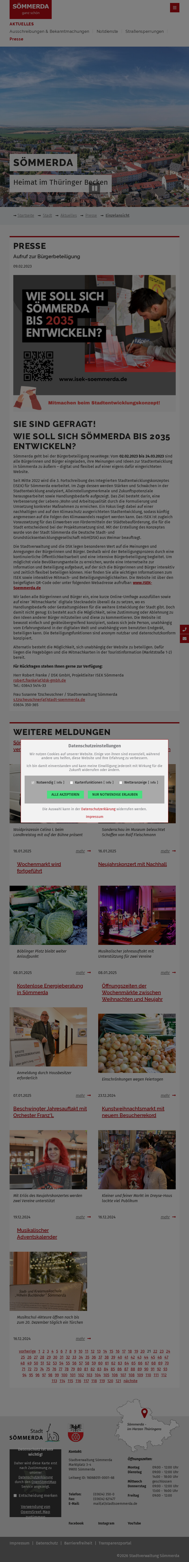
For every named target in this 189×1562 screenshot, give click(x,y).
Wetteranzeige (135, 783)
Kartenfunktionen (88, 783)
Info (59, 782)
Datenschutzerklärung (98, 809)
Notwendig (44, 783)
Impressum (94, 817)
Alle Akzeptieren (65, 794)
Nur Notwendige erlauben (115, 794)
